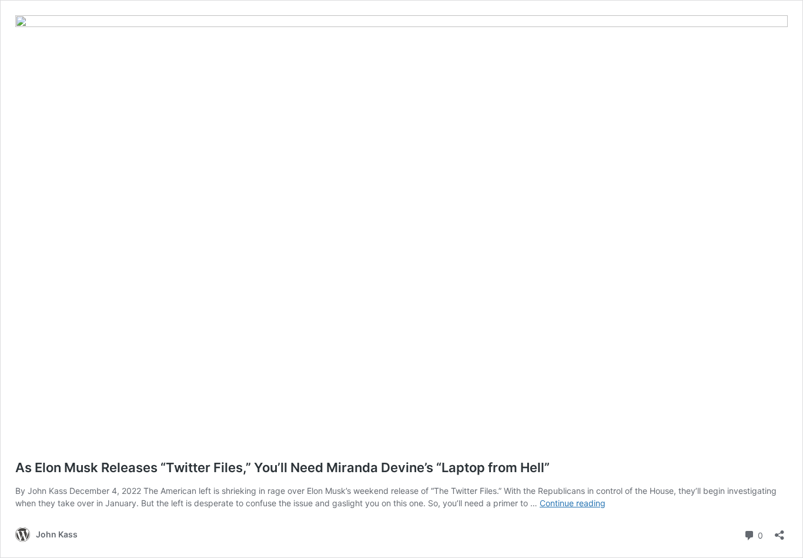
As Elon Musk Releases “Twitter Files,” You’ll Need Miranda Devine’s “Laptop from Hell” (282, 467)
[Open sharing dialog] (779, 531)
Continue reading (572, 503)
